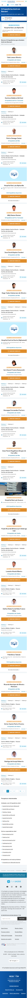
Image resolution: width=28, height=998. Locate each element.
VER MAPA (24, 82)
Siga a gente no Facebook (16, 886)
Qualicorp (23, 993)
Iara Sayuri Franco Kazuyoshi (14, 370)
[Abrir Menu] (2, 5)
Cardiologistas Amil (7, 843)
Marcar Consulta (10, 870)
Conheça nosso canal (7, 886)
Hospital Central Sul (7, 818)
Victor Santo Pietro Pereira (14, 724)
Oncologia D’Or (19, 989)
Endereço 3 (17, 266)
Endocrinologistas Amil (7, 834)
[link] (23, 791)
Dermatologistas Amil (7, 849)
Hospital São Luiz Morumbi (8, 815)
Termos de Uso (18, 935)
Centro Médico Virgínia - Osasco (10, 589)
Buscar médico (11, 1)
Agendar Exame (20, 1)
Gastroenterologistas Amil (8, 840)
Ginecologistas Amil (7, 846)
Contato (17, 939)
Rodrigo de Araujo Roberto (14, 761)
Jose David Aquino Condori (14, 252)
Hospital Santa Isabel (7, 827)
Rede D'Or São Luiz (9, 989)
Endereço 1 (3, 71)
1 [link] (7, 791)
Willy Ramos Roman (14, 215)
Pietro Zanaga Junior (14, 138)
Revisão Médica (18, 932)
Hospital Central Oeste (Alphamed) (8, 78)
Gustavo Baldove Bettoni (14, 98)
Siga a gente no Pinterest (21, 886)
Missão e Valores (19, 928)
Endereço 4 (24, 307)
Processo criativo (5, 932)
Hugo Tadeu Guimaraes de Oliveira (14, 293)
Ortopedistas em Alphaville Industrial (11, 862)
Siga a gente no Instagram (12, 886)
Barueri (24, 870)
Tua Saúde (3, 1)
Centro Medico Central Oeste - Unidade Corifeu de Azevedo (12, 76)
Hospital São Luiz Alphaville (14, 28)
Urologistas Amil (6, 855)
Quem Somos (4, 928)
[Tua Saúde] (14, 881)
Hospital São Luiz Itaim (7, 824)
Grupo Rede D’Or (21, 968)
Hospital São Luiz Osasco (6, 590)
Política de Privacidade (6, 935)
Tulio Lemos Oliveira (14, 57)
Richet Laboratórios (14, 993)
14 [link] (20, 791)
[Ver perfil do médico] (14, 50)
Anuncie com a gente (6, 939)
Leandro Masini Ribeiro (14, 571)
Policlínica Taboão (6, 812)
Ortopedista (18, 870)
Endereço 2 (10, 71)
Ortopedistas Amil (6, 852)
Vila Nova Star (5, 821)
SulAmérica (5, 993)
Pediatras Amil (5, 837)
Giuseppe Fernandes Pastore (14, 410)
